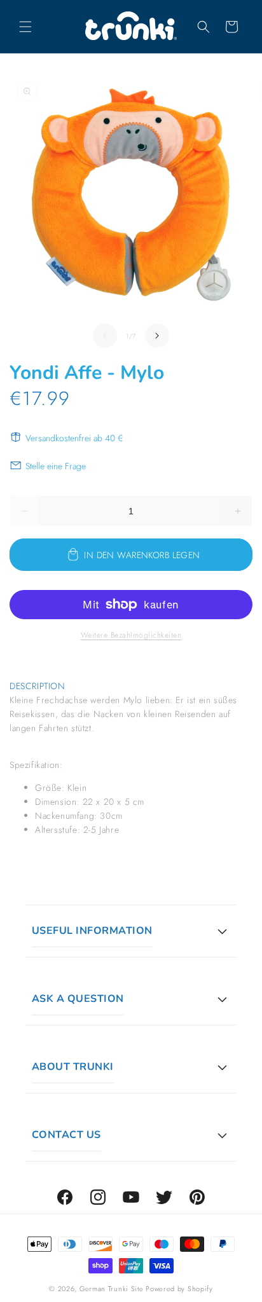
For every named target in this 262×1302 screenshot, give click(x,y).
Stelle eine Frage (55, 466)
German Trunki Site (111, 1289)
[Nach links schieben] (105, 336)
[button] (25, 27)
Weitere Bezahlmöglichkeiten (131, 635)
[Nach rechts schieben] (157, 336)
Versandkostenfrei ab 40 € (74, 438)
